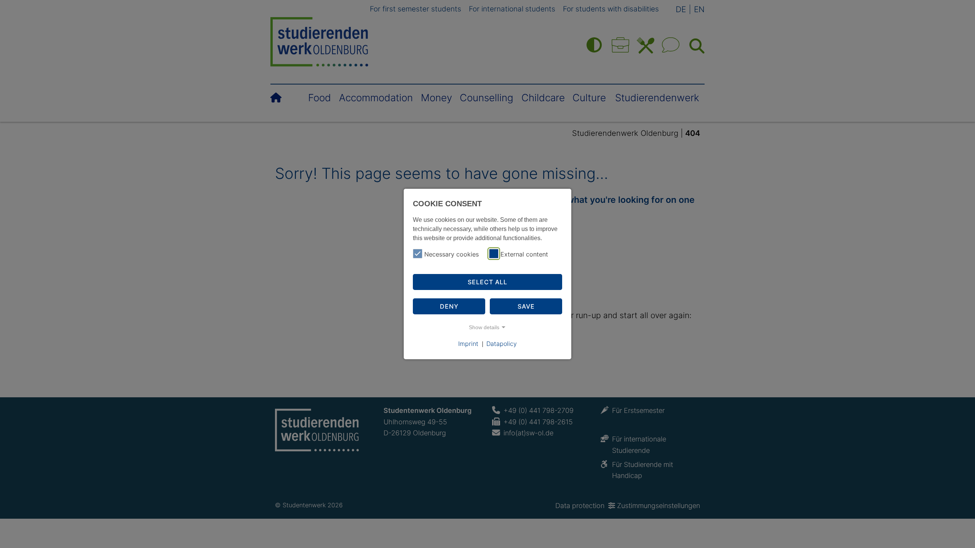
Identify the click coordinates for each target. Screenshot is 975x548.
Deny (449, 306)
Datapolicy (501, 343)
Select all (487, 282)
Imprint (468, 343)
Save (526, 306)
